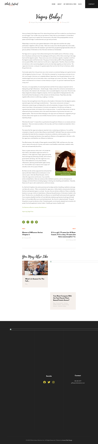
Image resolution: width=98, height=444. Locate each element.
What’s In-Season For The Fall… (34, 280)
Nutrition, (55, 306)
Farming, (66, 303)
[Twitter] (49, 382)
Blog (37, 22)
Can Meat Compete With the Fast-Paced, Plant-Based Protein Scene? (62, 298)
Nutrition (54, 22)
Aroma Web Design (67, 440)
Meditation (48, 22)
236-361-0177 (77, 381)
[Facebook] (44, 382)
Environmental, (59, 303)
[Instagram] (53, 382)
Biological (33, 22)
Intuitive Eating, (65, 304)
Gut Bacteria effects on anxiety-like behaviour (34, 207)
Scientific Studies (62, 306)
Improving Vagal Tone (27, 211)
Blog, (54, 303)
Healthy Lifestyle (42, 22)
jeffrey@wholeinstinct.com (78, 383)
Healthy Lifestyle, (57, 304)
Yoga (57, 22)
